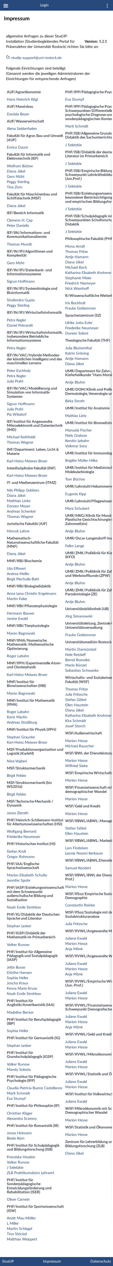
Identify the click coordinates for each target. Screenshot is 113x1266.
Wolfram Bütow (20, 166)
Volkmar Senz (76, 446)
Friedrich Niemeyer (80, 283)
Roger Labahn (18, 656)
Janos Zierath (17, 813)
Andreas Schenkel (21, 511)
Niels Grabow (76, 436)
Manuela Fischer (78, 430)
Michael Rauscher (79, 746)
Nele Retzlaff (75, 655)
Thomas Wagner (20, 517)
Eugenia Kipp (75, 494)
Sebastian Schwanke (82, 671)
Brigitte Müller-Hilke (81, 461)
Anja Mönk (74, 949)
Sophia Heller (17, 978)
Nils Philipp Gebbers (23, 490)
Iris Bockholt (75, 303)
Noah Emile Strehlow (24, 907)
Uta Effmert (16, 569)
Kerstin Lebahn (77, 441)
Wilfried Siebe (76, 766)
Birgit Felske (16, 776)
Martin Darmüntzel (80, 649)
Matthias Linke (18, 501)
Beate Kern (15, 1138)
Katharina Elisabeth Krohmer (88, 273)
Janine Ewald (17, 619)
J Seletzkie (15, 1168)
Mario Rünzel (75, 665)
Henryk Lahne (18, 531)
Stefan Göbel (75, 700)
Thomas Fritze (76, 252)
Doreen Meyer (18, 506)
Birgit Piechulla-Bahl (23, 579)
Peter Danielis (18, 226)
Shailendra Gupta (21, 300)
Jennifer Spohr (18, 880)
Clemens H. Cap (20, 220)
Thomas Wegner (20, 442)
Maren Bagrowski (21, 633)
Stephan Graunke (21, 737)
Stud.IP (8, 1261)
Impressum (52, 1261)
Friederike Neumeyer (23, 837)
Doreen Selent (76, 333)
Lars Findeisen (76, 848)
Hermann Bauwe (20, 613)
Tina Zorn (14, 187)
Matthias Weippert (22, 1239)
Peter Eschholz (18, 371)
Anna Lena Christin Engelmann (31, 594)
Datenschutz (100, 1261)
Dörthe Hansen (19, 973)
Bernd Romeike (77, 660)
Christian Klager (19, 1113)
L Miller (13, 1223)
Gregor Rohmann (21, 857)
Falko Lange (74, 546)
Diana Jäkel (16, 171)
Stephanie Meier (78, 278)
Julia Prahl (15, 381)
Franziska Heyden (21, 1157)
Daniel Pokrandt (20, 325)
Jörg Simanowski (78, 616)
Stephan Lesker (19, 926)
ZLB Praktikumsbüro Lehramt (30, 1173)
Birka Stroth (75, 401)
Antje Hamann (77, 257)
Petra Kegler (16, 320)
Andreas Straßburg (22, 722)
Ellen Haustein (76, 705)
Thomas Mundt (19, 244)
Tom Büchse (75, 479)
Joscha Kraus (17, 983)
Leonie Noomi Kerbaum (84, 853)
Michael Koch (76, 267)
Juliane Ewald (76, 938)
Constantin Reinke (80, 905)
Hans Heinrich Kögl (22, 99)
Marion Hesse (76, 741)
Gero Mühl (15, 177)
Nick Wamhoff (77, 289)
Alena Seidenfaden (22, 129)
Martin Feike (17, 599)
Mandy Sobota (19, 1070)
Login (44, 5)
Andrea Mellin (18, 574)
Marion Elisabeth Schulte (27, 875)
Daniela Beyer (18, 114)
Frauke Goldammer (80, 308)
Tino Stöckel (17, 1234)
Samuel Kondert (78, 868)
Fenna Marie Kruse (22, 988)
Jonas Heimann (19, 1133)
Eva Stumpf (16, 1099)
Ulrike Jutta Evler (79, 323)
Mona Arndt (75, 246)
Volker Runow (18, 945)
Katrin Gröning (77, 353)
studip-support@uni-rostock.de (35, 58)
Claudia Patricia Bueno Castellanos (34, 1088)
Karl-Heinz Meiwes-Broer (27, 461)
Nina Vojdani (17, 761)
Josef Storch (75, 726)
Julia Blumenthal (78, 348)
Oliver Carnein (18, 1199)
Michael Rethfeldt (21, 437)
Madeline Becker (20, 1012)
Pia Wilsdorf (17, 414)
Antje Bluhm (75, 382)
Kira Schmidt (75, 721)
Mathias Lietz (75, 416)
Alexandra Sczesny (22, 1119)
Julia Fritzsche (76, 694)
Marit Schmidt (18, 1093)
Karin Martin (17, 717)
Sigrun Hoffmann (21, 281)
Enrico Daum (17, 147)
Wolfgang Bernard (21, 831)
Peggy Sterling (18, 182)
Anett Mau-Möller (21, 1218)
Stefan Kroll (16, 851)
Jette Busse (16, 967)
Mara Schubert (77, 509)
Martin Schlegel (19, 1229)
